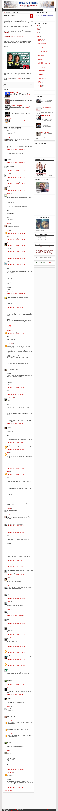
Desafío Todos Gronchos (9, 16)
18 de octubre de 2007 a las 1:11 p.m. (16, 307)
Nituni (8, 367)
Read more (28, 94)
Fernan (8, 173)
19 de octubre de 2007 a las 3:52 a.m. (16, 659)
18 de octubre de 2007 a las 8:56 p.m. (16, 560)
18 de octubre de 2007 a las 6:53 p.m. (16, 525)
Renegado (9, 193)
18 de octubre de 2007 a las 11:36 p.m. (16, 606)
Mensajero (9, 508)
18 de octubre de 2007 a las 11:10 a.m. (16, 220)
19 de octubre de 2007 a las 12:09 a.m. (16, 634)
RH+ (8, 750)
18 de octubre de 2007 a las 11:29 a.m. (16, 251)
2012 (38, 29)
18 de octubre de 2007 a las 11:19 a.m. (16, 245)
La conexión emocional (42, 43)
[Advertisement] (29, 801)
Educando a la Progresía (42, 73)
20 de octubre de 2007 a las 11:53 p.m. (16, 747)
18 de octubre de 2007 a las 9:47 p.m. (16, 574)
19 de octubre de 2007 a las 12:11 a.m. (16, 646)
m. (7, 261)
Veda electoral (40, 47)
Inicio (5, 9)
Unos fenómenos (41, 71)
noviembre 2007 (41, 39)
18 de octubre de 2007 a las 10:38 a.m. (16, 170)
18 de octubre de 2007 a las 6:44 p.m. (16, 511)
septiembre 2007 (41, 78)
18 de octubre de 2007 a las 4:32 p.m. (16, 459)
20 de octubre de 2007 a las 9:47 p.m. (16, 725)
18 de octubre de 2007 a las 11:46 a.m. (16, 258)
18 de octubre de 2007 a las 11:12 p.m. (16, 590)
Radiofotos (39, 66)
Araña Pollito (9, 330)
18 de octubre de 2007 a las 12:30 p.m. (16, 284)
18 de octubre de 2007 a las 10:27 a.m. (16, 162)
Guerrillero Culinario (10, 397)
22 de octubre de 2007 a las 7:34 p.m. (16, 776)
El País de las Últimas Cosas (43, 51)
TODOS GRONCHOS (13, 809)
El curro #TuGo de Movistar (46, 107)
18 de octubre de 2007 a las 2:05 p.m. (16, 359)
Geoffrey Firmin (10, 772)
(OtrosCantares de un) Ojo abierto (13, 649)
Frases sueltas (43, 99)
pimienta (8, 230)
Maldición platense (41, 48)
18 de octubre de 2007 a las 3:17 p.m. (16, 401)
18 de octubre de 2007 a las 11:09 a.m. (16, 214)
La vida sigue (40, 44)
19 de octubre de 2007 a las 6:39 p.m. (16, 712)
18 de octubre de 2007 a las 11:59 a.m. (16, 264)
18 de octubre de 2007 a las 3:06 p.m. (16, 394)
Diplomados (40, 75)
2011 (38, 31)
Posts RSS (47, 809)
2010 (38, 32)
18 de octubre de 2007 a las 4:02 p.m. (16, 432)
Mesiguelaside (9, 720)
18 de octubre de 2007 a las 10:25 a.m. (16, 155)
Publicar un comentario (8, 790)
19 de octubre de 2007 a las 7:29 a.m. (16, 676)
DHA (8, 655)
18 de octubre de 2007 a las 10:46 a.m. (16, 177)
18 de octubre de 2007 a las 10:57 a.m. (16, 207)
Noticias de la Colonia (41, 56)
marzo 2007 (40, 86)
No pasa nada (40, 74)
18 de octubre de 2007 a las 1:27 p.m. (16, 333)
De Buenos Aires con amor (42, 52)
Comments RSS (52, 809)
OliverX (8, 157)
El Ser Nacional (40, 62)
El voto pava (40, 77)
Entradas (39, 237)
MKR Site (16, 810)
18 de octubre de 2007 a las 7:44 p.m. (16, 532)
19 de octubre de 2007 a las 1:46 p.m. (16, 684)
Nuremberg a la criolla (41, 67)
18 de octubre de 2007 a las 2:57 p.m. (16, 387)
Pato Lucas (9, 668)
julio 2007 (39, 81)
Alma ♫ (8, 471)
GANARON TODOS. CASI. (46, 115)
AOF (8, 186)
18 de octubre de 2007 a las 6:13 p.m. (16, 484)
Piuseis (8, 714)
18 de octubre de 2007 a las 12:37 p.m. (16, 293)
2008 (38, 35)
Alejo (8, 662)
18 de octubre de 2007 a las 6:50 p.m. (16, 520)
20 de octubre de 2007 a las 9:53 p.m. (16, 738)
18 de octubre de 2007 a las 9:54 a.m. (16, 142)
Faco (8, 577)
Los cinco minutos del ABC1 (42, 50)
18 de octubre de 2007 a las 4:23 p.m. (16, 449)
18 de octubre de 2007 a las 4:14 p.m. (16, 442)
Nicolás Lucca (9, 514)
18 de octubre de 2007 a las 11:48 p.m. (16, 623)
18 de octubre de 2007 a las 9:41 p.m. (16, 566)
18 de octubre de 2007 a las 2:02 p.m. (16, 340)
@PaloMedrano (10, 740)
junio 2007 (40, 82)
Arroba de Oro (18, 78)
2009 (38, 33)
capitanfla (9, 522)
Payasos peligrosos (41, 55)
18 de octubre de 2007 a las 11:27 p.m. (16, 598)
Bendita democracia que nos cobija (44, 63)
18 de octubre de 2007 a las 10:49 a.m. (16, 190)
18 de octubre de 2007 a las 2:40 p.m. (16, 370)
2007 (38, 36)
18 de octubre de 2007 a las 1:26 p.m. (16, 327)
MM (8, 242)
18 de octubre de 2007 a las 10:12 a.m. (16, 149)
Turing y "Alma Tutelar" (45, 132)
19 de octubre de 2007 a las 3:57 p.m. (16, 694)
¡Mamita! (39, 54)
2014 (38, 27)
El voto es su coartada (41, 70)
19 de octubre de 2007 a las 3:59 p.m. (16, 703)
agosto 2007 (40, 79)
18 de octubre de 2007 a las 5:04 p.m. (16, 468)
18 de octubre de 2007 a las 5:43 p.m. (16, 474)
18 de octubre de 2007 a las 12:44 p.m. (16, 299)
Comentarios (39, 239)
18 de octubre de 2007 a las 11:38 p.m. (16, 615)
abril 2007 (39, 85)
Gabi (8, 445)
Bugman (8, 223)
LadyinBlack (9, 137)
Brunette (8, 425)
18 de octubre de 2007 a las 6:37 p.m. (16, 505)
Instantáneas (40, 59)
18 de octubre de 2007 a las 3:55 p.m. (16, 423)
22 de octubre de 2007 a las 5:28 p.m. (16, 769)
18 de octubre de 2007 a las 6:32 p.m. (16, 490)
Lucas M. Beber (10, 343)
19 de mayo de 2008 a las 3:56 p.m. (15, 787)
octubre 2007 (40, 40)
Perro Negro (9, 626)
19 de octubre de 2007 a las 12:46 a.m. (16, 652)
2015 (38, 25)
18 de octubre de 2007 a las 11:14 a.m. (16, 227)
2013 (38, 28)
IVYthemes (12, 810)
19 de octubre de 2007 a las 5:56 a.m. (16, 665)
